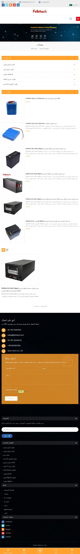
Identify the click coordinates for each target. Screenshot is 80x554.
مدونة (6, 505)
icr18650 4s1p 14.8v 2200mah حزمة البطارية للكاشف (41, 124)
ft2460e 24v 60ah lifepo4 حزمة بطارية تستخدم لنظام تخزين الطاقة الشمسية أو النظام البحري (52, 199)
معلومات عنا (8, 498)
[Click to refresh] (21, 391)
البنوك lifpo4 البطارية (9, 478)
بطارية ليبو (6, 455)
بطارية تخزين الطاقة (9, 79)
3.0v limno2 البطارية (9, 470)
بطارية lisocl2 (7, 474)
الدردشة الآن (40, 550)
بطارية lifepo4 (8, 74)
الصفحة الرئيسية (44, 49)
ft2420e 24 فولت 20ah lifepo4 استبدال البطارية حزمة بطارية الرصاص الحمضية (48, 221)
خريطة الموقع (8, 509)
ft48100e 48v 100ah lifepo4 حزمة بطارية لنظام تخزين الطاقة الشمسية (46, 149)
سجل (5, 436)
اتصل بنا (6, 501)
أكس (5, 513)
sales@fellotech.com (28, 2)
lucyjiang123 (45, 2)
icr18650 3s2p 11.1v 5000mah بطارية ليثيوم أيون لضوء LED (43, 99)
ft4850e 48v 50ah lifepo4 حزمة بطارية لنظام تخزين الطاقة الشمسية (45, 174)
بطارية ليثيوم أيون (8, 69)
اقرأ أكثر (28, 102)
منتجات (35, 49)
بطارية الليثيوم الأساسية (10, 84)
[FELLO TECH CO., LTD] (40, 11)
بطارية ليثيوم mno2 (9, 463)
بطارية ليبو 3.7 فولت (9, 466)
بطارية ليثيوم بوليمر (9, 64)
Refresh (27, 391)
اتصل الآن (11, 398)
